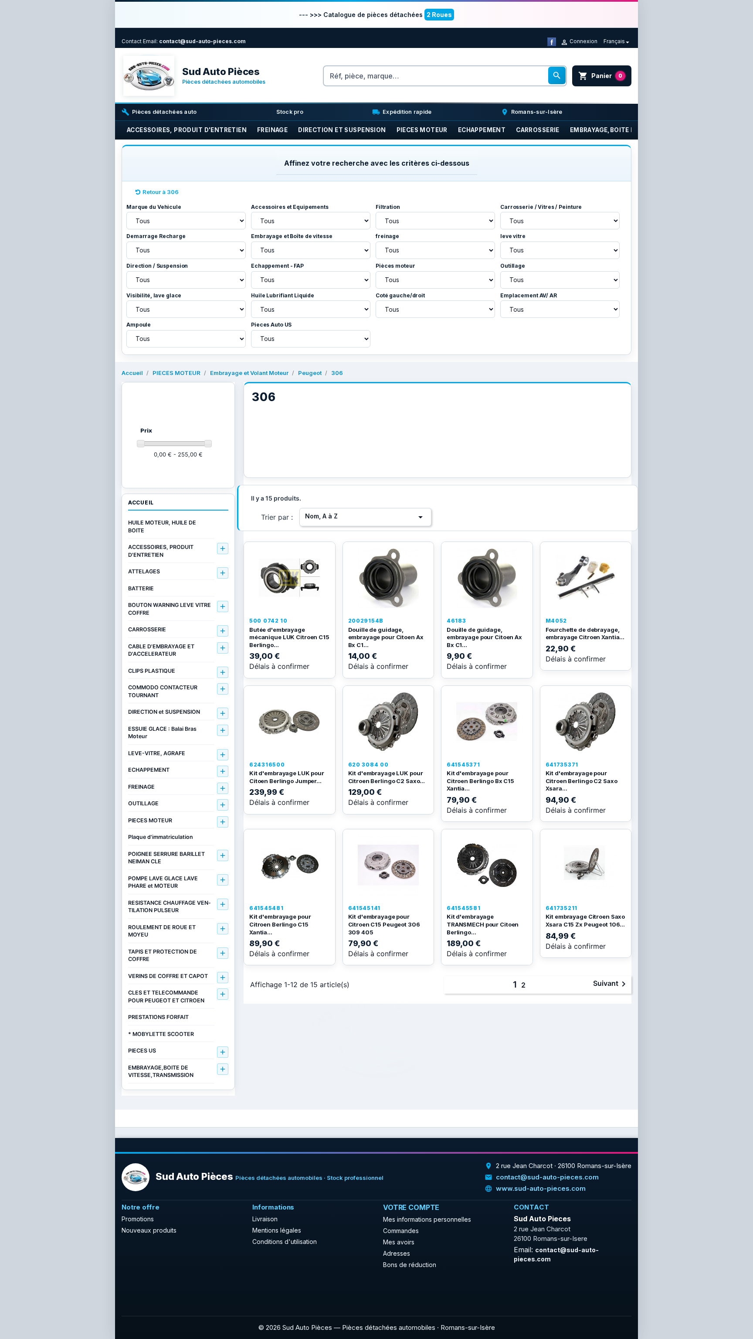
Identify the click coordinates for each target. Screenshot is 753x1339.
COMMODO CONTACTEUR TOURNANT (162, 691)
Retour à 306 (160, 191)
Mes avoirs (398, 1242)
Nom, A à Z (365, 517)
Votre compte (411, 1207)
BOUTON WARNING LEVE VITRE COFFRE (169, 609)
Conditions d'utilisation (284, 1241)
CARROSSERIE (147, 629)
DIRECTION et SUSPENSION (164, 712)
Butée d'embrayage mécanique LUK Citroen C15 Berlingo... (289, 637)
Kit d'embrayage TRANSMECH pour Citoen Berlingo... (483, 924)
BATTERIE (141, 588)
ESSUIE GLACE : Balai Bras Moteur (162, 733)
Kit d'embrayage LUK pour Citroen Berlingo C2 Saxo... (386, 777)
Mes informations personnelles (427, 1219)
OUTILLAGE (143, 803)
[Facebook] (551, 41)
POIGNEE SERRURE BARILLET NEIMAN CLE (166, 858)
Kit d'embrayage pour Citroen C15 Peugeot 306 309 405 (384, 924)
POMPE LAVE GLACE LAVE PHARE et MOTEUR (163, 882)
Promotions (138, 1219)
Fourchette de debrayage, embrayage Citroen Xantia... (585, 633)
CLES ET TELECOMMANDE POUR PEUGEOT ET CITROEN (166, 996)
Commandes (401, 1230)
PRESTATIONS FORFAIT (158, 1017)
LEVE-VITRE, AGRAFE (156, 753)
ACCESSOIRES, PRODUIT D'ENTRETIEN (160, 551)
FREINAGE (141, 787)
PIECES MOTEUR (150, 820)
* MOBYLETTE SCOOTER (161, 1034)
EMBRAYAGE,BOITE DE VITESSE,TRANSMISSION (160, 1071)
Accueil (141, 502)
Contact (132, 41)
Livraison (265, 1219)
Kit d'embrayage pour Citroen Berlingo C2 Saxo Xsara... (581, 781)
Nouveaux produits (149, 1230)
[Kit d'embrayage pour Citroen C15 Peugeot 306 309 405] (388, 865)
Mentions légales (276, 1230)
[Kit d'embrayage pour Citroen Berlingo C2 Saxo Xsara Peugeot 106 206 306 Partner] (585, 721)
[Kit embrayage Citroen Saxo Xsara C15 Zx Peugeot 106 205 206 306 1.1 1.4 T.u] (585, 865)
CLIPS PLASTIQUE (151, 671)
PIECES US (142, 1050)
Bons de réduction (409, 1264)
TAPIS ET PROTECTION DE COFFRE (162, 955)
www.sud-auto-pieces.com (541, 1188)
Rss (150, 1289)
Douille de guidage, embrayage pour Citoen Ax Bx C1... (386, 637)
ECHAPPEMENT (149, 770)
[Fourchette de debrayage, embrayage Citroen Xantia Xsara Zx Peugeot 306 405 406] (585, 577)
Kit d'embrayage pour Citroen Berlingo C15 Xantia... (280, 924)
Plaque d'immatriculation (160, 837)
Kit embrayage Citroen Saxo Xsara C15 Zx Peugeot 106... (585, 920)
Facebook (131, 1289)
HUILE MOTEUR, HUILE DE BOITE (162, 526)
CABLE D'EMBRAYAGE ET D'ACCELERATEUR (161, 650)
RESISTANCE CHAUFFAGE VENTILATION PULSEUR (169, 906)
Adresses (396, 1253)
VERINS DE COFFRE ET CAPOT (168, 976)
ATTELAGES (144, 571)
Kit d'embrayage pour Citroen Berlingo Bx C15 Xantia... (480, 781)
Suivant (611, 984)
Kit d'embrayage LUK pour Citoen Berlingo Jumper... (286, 777)
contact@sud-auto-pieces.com (202, 41)
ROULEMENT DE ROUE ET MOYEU (162, 931)
